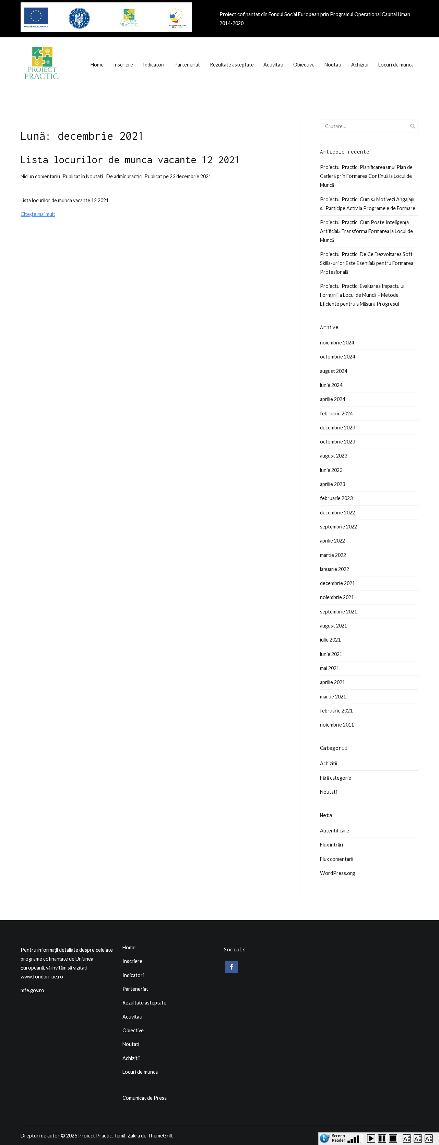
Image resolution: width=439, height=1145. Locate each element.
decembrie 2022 (337, 512)
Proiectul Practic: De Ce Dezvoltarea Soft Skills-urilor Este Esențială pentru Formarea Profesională (366, 263)
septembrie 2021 (338, 611)
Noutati (332, 65)
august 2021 (333, 626)
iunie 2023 (331, 470)
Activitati (273, 65)
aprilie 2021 (332, 682)
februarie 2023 (336, 498)
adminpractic (128, 176)
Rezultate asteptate (232, 65)
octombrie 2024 (337, 357)
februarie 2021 (336, 711)
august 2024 (333, 371)
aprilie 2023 (332, 484)
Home (97, 65)
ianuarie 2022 (334, 569)
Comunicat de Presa (144, 1098)
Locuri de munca (396, 65)
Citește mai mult (38, 214)
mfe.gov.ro (32, 990)
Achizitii (359, 65)
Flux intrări (331, 845)
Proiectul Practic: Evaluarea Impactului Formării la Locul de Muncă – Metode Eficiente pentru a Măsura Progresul (362, 295)
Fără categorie (335, 778)
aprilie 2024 (332, 399)
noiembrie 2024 (337, 342)
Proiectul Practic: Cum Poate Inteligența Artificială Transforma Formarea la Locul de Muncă (366, 231)
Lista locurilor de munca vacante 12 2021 (130, 159)
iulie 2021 (330, 640)
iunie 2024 (331, 385)
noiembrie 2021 (337, 597)
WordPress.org (337, 873)
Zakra (134, 1135)
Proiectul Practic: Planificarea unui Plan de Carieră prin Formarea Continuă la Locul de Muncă (366, 176)
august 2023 (333, 456)
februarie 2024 (336, 413)
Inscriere (123, 65)
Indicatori (153, 65)
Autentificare (334, 830)
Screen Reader (338, 1136)
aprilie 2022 (332, 541)
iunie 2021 (331, 654)
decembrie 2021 (337, 583)
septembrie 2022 (338, 526)
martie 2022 (333, 555)
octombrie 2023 (337, 441)
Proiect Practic (95, 1135)
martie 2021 (333, 696)
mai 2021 (329, 668)
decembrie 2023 (337, 427)
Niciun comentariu (40, 176)
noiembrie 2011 (337, 725)
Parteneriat (187, 65)
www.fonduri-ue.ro (42, 976)
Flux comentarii (336, 859)
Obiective (304, 65)
